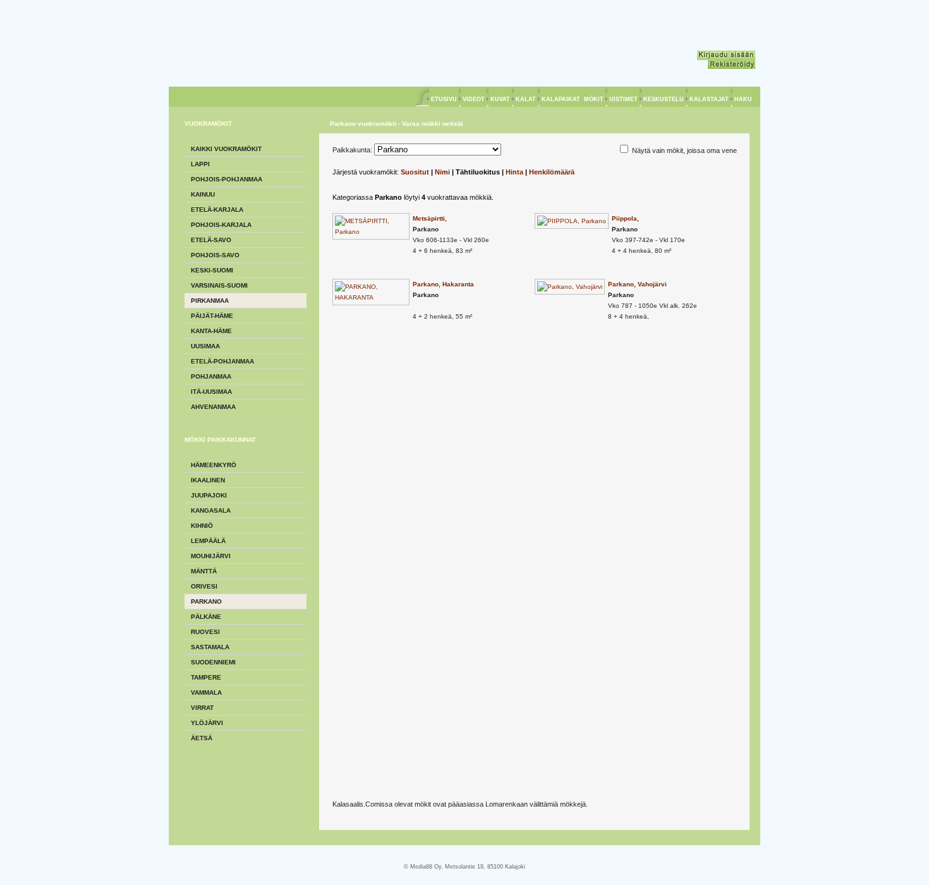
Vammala (206, 692)
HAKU (743, 99)
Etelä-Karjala (217, 209)
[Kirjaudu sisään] (726, 55)
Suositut (415, 172)
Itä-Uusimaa (211, 391)
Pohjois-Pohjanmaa (226, 179)
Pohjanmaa (211, 376)
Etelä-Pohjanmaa (222, 361)
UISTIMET (623, 99)
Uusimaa (205, 346)
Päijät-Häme (212, 315)
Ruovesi (205, 631)
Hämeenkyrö (213, 464)
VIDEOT (474, 99)
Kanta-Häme (211, 330)
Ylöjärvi (207, 722)
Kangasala (211, 510)
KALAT (526, 99)
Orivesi (204, 586)
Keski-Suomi (212, 270)
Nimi (442, 172)
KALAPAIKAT (561, 99)
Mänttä (204, 571)
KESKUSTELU (663, 99)
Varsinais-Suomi (219, 285)
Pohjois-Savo (215, 255)
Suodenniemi (213, 662)
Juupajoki (209, 495)
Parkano (206, 601)
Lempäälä (208, 540)
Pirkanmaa (210, 300)
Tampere (206, 677)
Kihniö (202, 525)
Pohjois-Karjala (221, 224)
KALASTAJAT (709, 99)
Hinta (514, 172)
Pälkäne (206, 616)
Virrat (202, 707)
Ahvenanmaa (213, 406)
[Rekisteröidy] (731, 64)
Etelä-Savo (211, 239)
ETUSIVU (444, 99)
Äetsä (201, 738)
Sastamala (210, 647)
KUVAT (500, 99)
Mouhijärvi (211, 555)
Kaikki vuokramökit (226, 148)
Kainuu (203, 194)
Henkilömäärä (551, 172)
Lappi (200, 164)
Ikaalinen (208, 480)
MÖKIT (593, 99)
